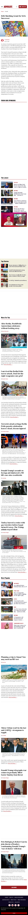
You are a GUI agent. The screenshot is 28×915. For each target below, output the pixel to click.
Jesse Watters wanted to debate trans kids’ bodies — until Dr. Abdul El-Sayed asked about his (20, 202)
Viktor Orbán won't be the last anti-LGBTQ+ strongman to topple (13, 730)
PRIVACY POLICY (14, 899)
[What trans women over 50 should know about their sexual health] (7, 625)
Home (2, 11)
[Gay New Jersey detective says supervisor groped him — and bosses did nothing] (7, 609)
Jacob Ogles (4, 478)
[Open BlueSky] (12, 905)
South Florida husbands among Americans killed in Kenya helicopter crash (17, 271)
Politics (16, 182)
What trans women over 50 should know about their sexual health (20, 626)
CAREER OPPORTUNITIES (18, 897)
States (15, 599)
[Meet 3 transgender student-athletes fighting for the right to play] (7, 593)
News (15, 607)
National (16, 190)
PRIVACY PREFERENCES (22, 899)
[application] (14, 219)
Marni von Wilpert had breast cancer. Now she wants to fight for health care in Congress (20, 186)
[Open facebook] (9, 905)
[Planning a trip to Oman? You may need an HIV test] (14, 672)
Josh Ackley (4, 735)
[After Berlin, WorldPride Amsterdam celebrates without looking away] (14, 340)
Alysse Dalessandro (5, 331)
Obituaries (16, 583)
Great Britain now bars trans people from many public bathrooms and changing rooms (17, 286)
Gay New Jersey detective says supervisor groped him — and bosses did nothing (20, 611)
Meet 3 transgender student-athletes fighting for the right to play (20, 594)
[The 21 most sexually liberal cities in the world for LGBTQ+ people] (4, 275)
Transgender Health (18, 623)
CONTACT (6, 897)
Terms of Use (3, 909)
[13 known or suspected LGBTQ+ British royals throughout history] (4, 280)
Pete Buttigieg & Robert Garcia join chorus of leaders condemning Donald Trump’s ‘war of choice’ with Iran (14, 845)
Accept (14, 913)
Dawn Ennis (4, 662)
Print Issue (16, 591)
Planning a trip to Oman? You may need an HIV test (13, 658)
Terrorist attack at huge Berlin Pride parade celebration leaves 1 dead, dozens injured (14, 426)
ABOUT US (11, 897)
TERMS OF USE (11, 902)
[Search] (17, 6)
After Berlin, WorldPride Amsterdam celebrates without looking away (11, 325)
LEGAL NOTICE (17, 902)
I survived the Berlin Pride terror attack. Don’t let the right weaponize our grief (12, 373)
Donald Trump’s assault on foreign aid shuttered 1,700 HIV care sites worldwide (12, 472)
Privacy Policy (20, 908)
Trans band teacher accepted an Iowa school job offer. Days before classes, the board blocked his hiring (20, 603)
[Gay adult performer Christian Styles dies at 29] (7, 585)
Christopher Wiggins (5, 431)
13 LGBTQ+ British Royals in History (18, 280)
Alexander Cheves (5, 378)
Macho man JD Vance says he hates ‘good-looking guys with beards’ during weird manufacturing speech (20, 211)
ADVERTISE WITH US (6, 899)
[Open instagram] (18, 905)
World (6, 11)
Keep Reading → (8, 364)
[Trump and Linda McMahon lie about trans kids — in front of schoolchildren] (7, 193)
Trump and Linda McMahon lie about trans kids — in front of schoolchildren (20, 194)
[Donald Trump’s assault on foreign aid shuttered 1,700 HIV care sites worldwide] (14, 487)
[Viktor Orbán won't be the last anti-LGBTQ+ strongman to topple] (14, 745)
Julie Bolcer (8, 39)
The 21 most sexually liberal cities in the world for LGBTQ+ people (17, 275)
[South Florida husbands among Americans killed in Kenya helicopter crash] (4, 270)
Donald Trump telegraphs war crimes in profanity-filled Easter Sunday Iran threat (14, 772)
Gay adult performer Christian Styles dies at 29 (20, 586)
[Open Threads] (15, 905)
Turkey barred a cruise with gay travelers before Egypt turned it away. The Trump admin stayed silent (13, 526)
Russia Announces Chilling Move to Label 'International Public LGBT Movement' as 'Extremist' (17, 266)
